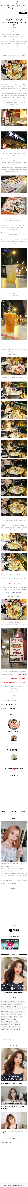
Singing (11, 1024)
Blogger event (18, 1004)
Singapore (4, 1024)
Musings (10, 1016)
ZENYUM (18, 1029)
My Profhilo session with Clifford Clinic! (14, 992)
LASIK (7, 1014)
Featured (10, 1009)
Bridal (14, 1006)
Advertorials (9, 708)
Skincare (17, 1024)
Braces (9, 1006)
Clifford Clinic (21, 1006)
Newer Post (4, 811)
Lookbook (14, 1014)
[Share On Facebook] (9, 704)
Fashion (3, 1009)
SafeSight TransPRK (7, 1021)
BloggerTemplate (20, 1185)
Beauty (10, 1004)
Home (15, 811)
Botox (3, 1006)
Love (19, 1014)
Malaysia (3, 1016)
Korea (3, 1014)
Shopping (17, 1021)
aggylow (9, 1185)
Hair (2, 1011)
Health (7, 1011)
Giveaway (21, 1009)
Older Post (23, 811)
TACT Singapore (5, 1026)
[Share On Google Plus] (12, 704)
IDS (16, 1011)
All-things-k (21, 1001)
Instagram (22, 1011)
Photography (18, 1016)
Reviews (14, 1019)
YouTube (12, 1029)
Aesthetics (14, 1001)
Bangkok (3, 1004)
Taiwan (14, 1026)
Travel (19, 1026)
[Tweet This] (6, 704)
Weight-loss (4, 1029)
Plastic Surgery (5, 1019)
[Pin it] (15, 704)
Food (14, 708)
